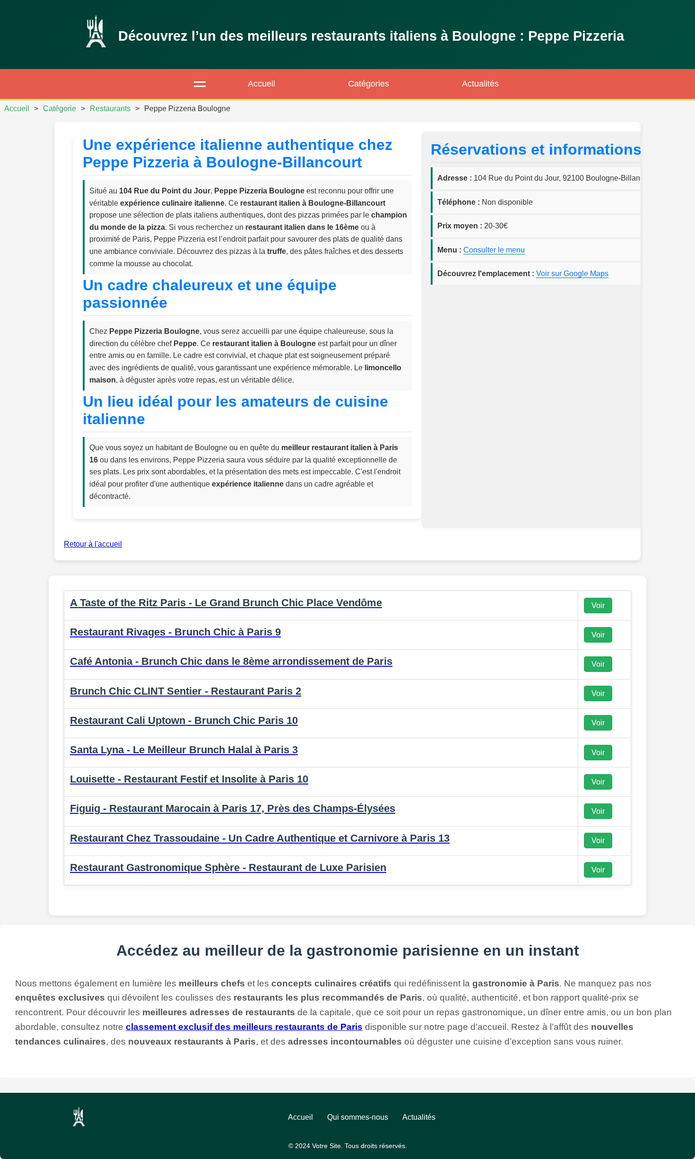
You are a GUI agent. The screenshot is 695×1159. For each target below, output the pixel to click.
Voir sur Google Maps (572, 274)
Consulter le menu (494, 250)
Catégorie (59, 109)
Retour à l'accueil (93, 544)
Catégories (368, 83)
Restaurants (110, 109)
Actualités (480, 83)
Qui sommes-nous (357, 1117)
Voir (598, 605)
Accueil (261, 83)
